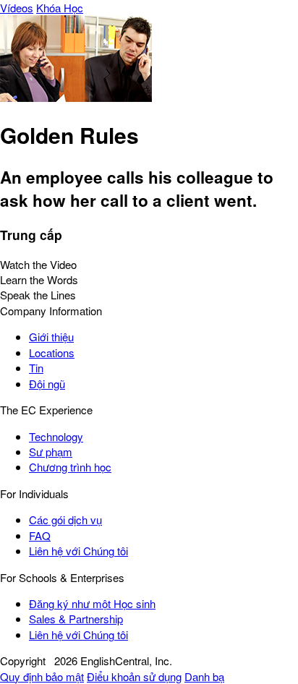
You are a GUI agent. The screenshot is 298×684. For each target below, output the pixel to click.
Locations (51, 352)
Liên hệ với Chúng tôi (78, 550)
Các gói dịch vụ (65, 519)
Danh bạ (204, 676)
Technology (56, 436)
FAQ (40, 535)
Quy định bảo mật (42, 676)
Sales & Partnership (76, 618)
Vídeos (16, 7)
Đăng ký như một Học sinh (92, 603)
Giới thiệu (51, 336)
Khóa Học (59, 7)
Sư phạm (50, 451)
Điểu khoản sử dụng (134, 676)
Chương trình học (70, 466)
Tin (36, 367)
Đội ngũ (47, 383)
